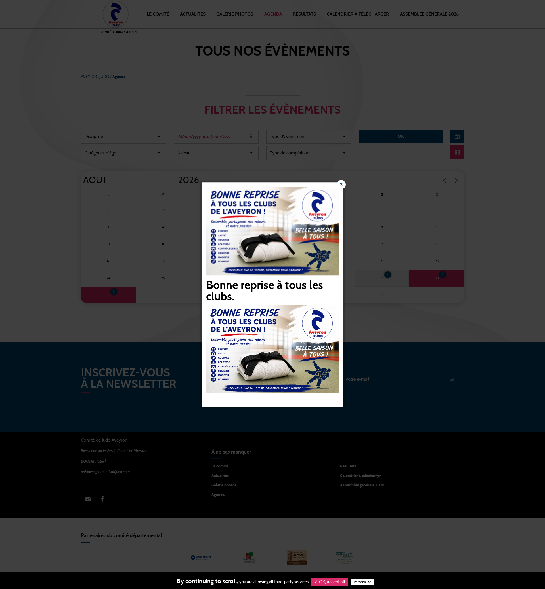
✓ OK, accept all (329, 582)
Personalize (362, 582)
